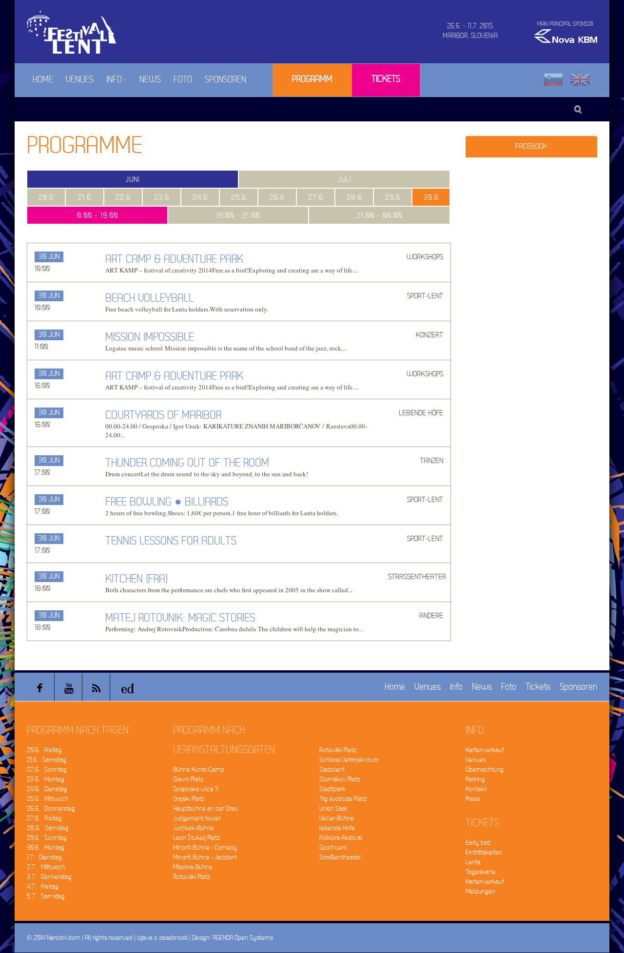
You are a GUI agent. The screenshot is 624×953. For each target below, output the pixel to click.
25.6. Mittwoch (48, 798)
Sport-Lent (333, 847)
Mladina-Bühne (193, 867)
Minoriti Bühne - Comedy (205, 847)
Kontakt (476, 789)
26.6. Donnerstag (51, 808)
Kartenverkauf (485, 750)
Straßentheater (340, 857)
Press (473, 798)
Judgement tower (197, 818)
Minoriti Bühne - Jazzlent (205, 857)
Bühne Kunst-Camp (198, 769)
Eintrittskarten (484, 852)
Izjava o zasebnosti (162, 937)
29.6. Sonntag (47, 837)
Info (114, 80)
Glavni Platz (188, 779)
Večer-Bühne (336, 818)
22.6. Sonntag (47, 769)
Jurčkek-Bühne (193, 828)
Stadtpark (332, 789)
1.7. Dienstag (44, 857)
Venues (80, 80)
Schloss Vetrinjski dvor (349, 759)
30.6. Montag (45, 847)
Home (43, 80)
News (150, 80)
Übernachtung (485, 769)
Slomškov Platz (339, 779)
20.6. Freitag (44, 750)
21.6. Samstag (46, 759)
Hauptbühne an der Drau (205, 808)
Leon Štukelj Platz (196, 837)
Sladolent (332, 769)
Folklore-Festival (340, 837)
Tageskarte (481, 871)
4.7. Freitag (42, 886)
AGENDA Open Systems (243, 937)
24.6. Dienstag (47, 789)
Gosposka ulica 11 (195, 789)
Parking (475, 779)
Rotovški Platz (191, 876)
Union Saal (333, 808)
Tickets (385, 79)
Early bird (478, 842)
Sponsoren (225, 80)
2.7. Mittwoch (46, 867)
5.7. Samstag (46, 896)
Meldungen (480, 891)
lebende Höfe (337, 828)
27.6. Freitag (44, 818)
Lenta (473, 862)
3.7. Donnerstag (49, 876)
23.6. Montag (45, 779)
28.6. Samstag (48, 828)
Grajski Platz (188, 798)
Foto (183, 80)
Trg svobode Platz (343, 798)
